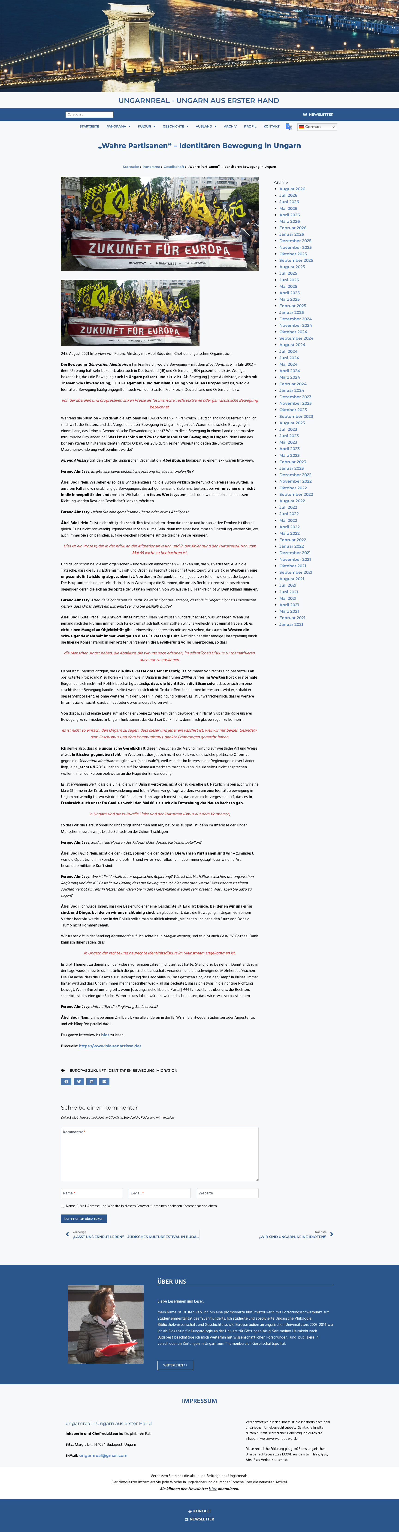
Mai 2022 (288, 520)
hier (105, 1035)
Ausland (204, 126)
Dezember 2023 (295, 397)
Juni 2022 (289, 513)
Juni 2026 (289, 201)
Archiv (230, 126)
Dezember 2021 (295, 552)
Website (206, 1194)
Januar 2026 (291, 234)
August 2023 (292, 423)
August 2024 (292, 344)
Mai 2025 (288, 286)
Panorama (116, 126)
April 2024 (289, 370)
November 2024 (295, 325)
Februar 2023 (292, 462)
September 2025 (296, 260)
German (312, 127)
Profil (250, 126)
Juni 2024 (289, 358)
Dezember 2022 (295, 474)
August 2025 (292, 266)
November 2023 (295, 403)
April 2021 (289, 605)
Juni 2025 (289, 280)
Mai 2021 (287, 598)
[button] (66, 1081)
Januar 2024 (291, 390)
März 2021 (289, 611)
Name (69, 1194)
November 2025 (295, 247)
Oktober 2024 (293, 332)
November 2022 (295, 481)
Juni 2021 (288, 592)
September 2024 (296, 338)
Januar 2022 (291, 546)
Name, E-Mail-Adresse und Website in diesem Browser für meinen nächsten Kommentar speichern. (142, 1206)
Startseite (89, 126)
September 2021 (295, 572)
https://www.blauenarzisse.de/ (110, 1046)
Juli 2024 (288, 351)
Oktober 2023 (293, 409)
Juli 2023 (288, 429)
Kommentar (74, 1132)
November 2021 (295, 559)
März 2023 (289, 455)
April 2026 (289, 215)
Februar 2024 (293, 384)
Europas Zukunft (88, 1070)
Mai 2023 (288, 442)
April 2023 (289, 448)
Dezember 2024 (295, 319)
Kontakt (271, 126)
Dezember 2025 (295, 240)
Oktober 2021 (292, 566)
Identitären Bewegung (131, 1070)
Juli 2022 (288, 507)
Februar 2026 (292, 228)
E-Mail (137, 1194)
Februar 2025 (292, 305)
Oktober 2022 (293, 488)
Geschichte (173, 126)
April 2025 (289, 293)
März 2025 (289, 299)
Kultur (144, 126)
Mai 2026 (288, 208)
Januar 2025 (291, 312)
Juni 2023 (289, 435)
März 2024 (289, 377)
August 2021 (291, 578)
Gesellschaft (174, 167)
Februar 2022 (292, 539)
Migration (166, 1070)
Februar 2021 (292, 617)
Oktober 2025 (293, 254)
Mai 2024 (288, 364)
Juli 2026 (288, 195)
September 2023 (296, 416)
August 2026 (292, 189)
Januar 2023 (291, 468)
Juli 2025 (288, 273)
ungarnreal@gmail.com (103, 1455)
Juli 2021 (287, 585)
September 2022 (296, 494)
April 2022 (289, 527)
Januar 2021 (291, 624)
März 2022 (289, 533)
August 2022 (292, 501)
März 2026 (289, 221)
